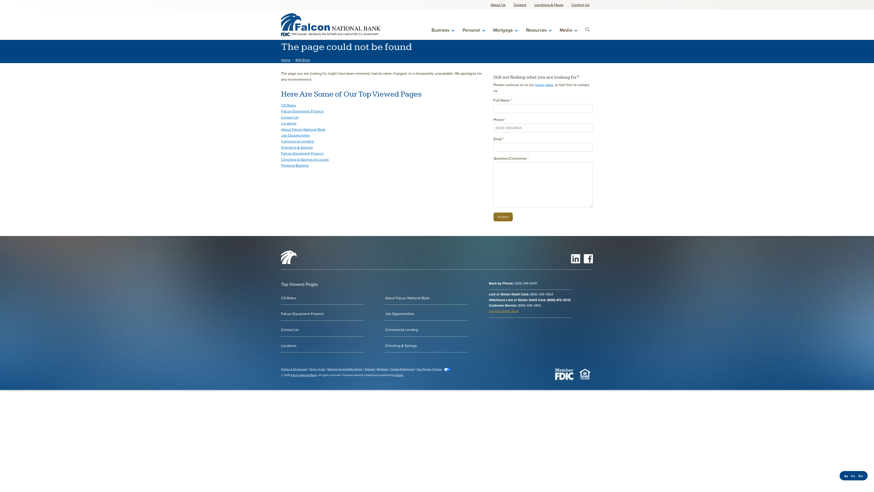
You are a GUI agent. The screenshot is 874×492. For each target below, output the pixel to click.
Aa (846, 476)
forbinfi (399, 375)
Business (440, 30)
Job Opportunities (295, 135)
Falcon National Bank (304, 375)
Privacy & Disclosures (294, 369)
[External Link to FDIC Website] (564, 374)
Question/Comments (509, 158)
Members (382, 369)
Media (566, 30)
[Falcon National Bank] (331, 22)
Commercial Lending (297, 141)
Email (497, 139)
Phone (498, 119)
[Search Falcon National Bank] (587, 30)
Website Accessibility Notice (345, 369)
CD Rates (288, 105)
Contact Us (290, 117)
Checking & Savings (297, 147)
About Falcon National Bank (303, 129)
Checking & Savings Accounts (305, 159)
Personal (471, 30)
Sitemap (370, 369)
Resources (536, 30)
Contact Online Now (503, 311)
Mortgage (503, 30)
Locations (288, 123)
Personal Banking (295, 165)
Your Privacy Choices (429, 369)
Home (286, 60)
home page (544, 84)
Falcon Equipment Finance (302, 111)
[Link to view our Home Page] (289, 262)
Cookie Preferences (402, 369)
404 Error (302, 60)
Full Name (501, 100)
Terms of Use (317, 369)
